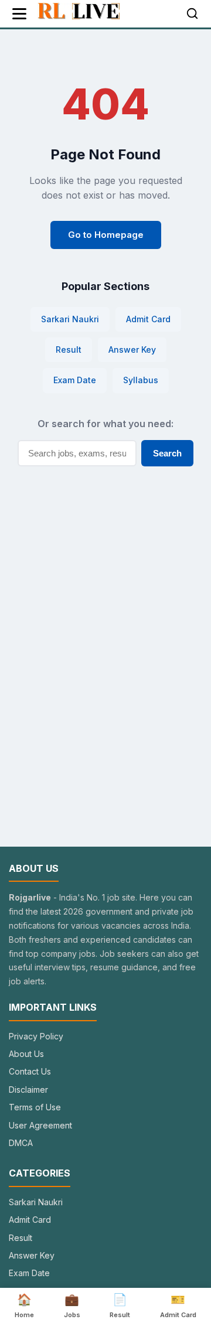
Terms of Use (35, 1107)
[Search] (192, 13)
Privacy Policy (36, 1036)
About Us (26, 1054)
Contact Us (30, 1071)
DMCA (21, 1143)
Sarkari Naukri (70, 319)
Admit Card (148, 319)
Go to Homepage (106, 234)
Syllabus (140, 380)
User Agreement (40, 1125)
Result (68, 349)
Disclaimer (28, 1089)
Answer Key (132, 349)
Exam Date (74, 380)
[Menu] (19, 14)
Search (167, 453)
